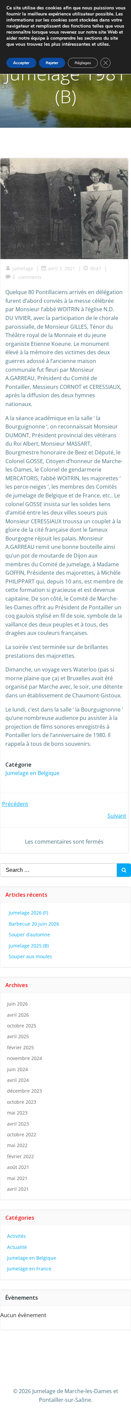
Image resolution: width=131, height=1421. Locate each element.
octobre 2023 (21, 1102)
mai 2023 (17, 1112)
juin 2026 (17, 1004)
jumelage (22, 268)
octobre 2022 (21, 1134)
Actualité (17, 1247)
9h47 (95, 268)
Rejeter (52, 63)
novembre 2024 (24, 1058)
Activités (16, 1236)
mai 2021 (17, 1178)
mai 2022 (17, 1145)
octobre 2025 (21, 1025)
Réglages (83, 63)
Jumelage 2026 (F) (28, 912)
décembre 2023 (24, 1091)
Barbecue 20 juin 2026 (34, 924)
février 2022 (20, 1156)
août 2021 (18, 1167)
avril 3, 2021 (61, 268)
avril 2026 (18, 1015)
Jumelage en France (29, 1268)
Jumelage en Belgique (32, 773)
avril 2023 (18, 1124)
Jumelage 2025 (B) (29, 945)
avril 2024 (18, 1080)
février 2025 (20, 1047)
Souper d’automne (29, 934)
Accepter (21, 63)
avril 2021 (18, 1189)
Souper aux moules (30, 956)
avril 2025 (18, 1036)
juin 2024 (17, 1069)
